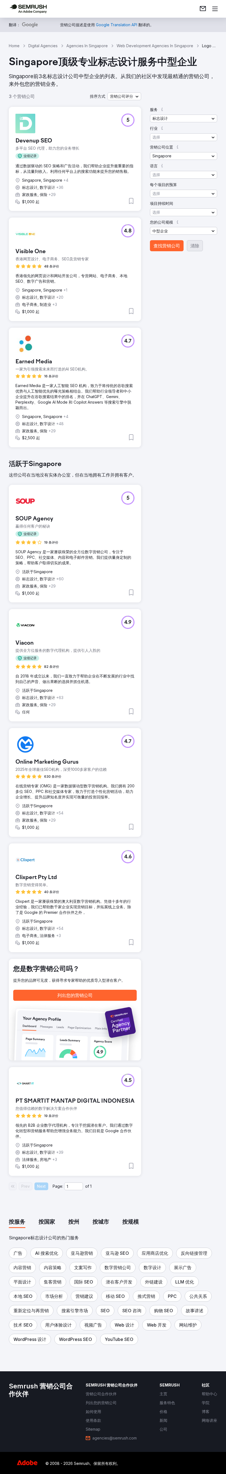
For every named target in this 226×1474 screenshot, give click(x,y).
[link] (203, 8)
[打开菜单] (215, 8)
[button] (124, 96)
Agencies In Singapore (87, 45)
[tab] (17, 1222)
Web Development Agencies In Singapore (155, 45)
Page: (58, 1186)
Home (14, 45)
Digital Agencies (43, 45)
